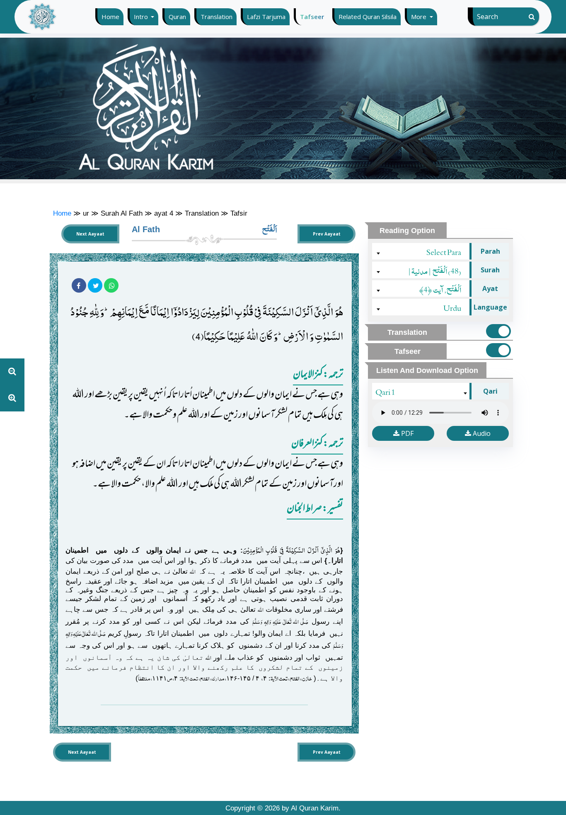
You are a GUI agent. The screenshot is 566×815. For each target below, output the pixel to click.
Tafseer (312, 16)
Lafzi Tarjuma (266, 16)
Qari (490, 391)
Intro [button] (142, 16)
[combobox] (422, 251)
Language (490, 307)
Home (112, 16)
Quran (177, 16)
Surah (490, 269)
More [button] (419, 16)
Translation (216, 16)
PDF (406, 433)
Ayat (490, 288)
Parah (490, 251)
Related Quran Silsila (368, 16)
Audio (481, 433)
